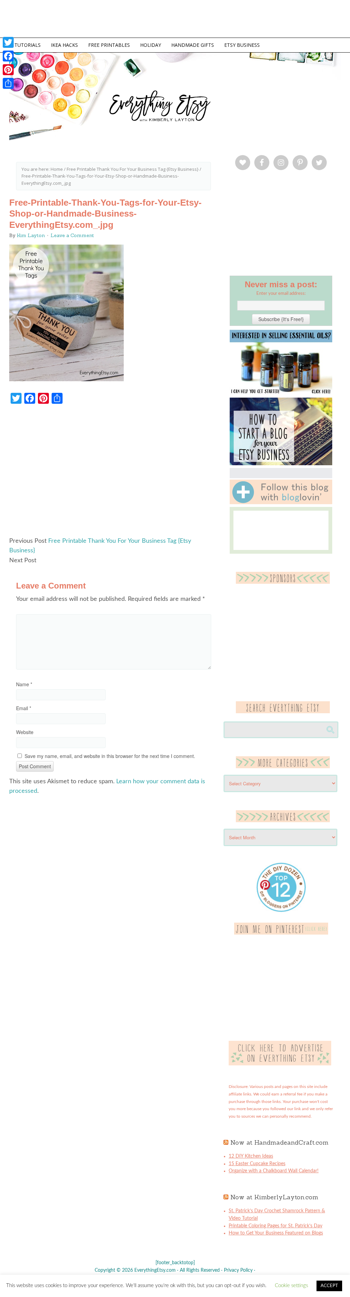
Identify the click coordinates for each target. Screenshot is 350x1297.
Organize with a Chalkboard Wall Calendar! (274, 1171)
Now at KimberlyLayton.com (274, 1197)
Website (24, 732)
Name (24, 684)
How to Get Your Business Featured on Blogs (276, 1233)
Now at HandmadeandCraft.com (279, 1142)
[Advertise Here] (280, 1064)
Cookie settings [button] (291, 1285)
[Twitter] (8, 42)
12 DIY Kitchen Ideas (251, 1156)
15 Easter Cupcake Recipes (257, 1163)
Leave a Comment (72, 235)
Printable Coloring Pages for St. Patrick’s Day (275, 1226)
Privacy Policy (238, 1270)
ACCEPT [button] (329, 1286)
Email (23, 708)
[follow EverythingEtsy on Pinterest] (281, 933)
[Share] (8, 83)
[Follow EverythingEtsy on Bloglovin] (281, 502)
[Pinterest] (8, 70)
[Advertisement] (113, 473)
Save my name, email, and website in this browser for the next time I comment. (110, 756)
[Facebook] (8, 56)
